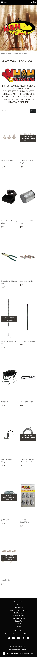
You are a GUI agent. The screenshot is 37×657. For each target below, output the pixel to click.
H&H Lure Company (20, 646)
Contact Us (18, 621)
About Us (18, 624)
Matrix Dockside (18, 616)
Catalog (18, 627)
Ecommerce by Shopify (20, 649)
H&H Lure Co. (18, 608)
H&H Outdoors (18, 613)
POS (10, 649)
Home (3, 53)
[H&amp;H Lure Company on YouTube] (28, 639)
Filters (32, 111)
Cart (34, 2)
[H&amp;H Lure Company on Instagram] (23, 639)
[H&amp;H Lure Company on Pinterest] (18, 639)
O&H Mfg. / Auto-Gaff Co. (18, 610)
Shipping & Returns (18, 618)
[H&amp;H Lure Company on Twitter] (9, 639)
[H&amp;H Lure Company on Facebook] (13, 639)
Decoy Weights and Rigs (14, 53)
